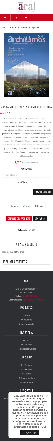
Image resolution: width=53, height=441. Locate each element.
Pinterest (40, 206)
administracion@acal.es (33, 300)
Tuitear (27, 206)
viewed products (26, 244)
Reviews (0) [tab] (39, 218)
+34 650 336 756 (29, 296)
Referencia (22, 230)
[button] (16, 17)
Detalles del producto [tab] (19, 218)
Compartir (14, 206)
